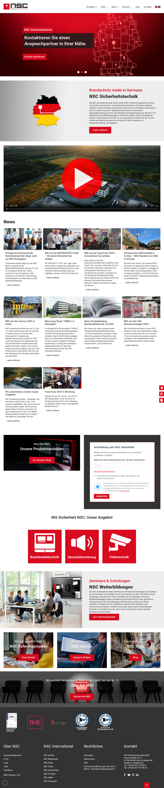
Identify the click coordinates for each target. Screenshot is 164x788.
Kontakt (148, 7)
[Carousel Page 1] (78, 72)
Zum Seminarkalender (104, 617)
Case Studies (28, 657)
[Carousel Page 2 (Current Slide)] (82, 72)
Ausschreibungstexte (13, 755)
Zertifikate (8, 770)
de (156, 7)
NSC (103, 7)
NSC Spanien (49, 755)
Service (125, 7)
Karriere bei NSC (82, 696)
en (159, 7)
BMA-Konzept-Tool (12, 775)
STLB (6, 759)
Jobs (137, 7)
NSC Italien (48, 766)
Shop (113, 7)
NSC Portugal (49, 774)
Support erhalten (82, 657)
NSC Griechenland (51, 770)
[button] (5, 782)
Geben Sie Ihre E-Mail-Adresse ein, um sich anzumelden (119, 460)
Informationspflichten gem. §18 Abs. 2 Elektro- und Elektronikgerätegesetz (100, 767)
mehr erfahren (100, 130)
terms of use (125, 491)
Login (6, 763)
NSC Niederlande (51, 759)
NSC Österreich (50, 781)
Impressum (88, 755)
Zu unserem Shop (42, 460)
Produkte (90, 7)
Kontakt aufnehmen (34, 56)
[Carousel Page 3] (86, 72)
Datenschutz (89, 759)
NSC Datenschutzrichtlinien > (105, 471)
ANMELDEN (101, 496)
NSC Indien (48, 777)
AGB (85, 763)
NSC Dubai (48, 763)
